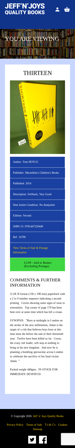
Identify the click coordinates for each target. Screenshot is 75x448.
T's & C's (50, 424)
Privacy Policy (15, 424)
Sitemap (37, 429)
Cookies (62, 424)
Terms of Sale (34, 424)
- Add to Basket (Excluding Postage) (37, 264)
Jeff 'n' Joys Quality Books (48, 416)
